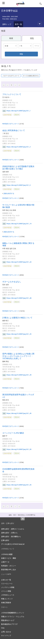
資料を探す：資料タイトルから (12, 529)
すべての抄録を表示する (31, 76)
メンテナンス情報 (7, 587)
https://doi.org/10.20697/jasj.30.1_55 (19, 485)
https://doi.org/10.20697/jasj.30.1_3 (19, 147)
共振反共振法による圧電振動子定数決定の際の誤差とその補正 (18, 167)
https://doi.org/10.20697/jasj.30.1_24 (19, 262)
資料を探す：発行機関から (11, 536)
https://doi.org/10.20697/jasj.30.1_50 (19, 449)
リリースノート (7, 583)
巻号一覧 (18, 24)
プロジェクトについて (11, 94)
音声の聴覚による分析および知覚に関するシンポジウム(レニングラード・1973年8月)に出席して (18, 356)
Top (23, 518)
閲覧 (32, 38)
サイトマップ (6, 635)
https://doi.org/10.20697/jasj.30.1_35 (19, 334)
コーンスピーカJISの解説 (13, 433)
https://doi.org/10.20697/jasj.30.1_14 (19, 223)
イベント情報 (6, 591)
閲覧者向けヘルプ (7, 620)
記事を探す (5, 540)
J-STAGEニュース (7, 595)
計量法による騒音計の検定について (17, 317)
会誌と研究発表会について (13, 130)
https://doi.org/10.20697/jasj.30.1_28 (19, 298)
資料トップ (6, 24)
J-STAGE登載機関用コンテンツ (12, 613)
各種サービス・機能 (8, 558)
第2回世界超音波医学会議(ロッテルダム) (18, 395)
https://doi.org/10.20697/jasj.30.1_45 (19, 413)
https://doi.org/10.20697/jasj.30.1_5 (19, 185)
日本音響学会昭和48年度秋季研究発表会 (18, 470)
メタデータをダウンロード (10, 76)
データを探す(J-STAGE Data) (12, 544)
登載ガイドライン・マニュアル (12, 616)
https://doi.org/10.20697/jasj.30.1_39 (19, 375)
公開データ (5, 562)
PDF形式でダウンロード (10, 124)
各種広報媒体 (6, 602)
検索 (11, 38)
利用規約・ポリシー (8, 566)
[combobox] (10, 45)
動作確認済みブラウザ (9, 624)
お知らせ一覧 (6, 580)
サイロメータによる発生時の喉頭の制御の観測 (18, 206)
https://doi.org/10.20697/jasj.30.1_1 (19, 111)
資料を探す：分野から (9, 533)
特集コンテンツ (7, 599)
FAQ (2, 628)
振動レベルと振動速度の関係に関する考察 (18, 244)
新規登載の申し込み (8, 569)
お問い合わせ (6, 632)
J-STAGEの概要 (7, 554)
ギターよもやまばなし (11, 281)
